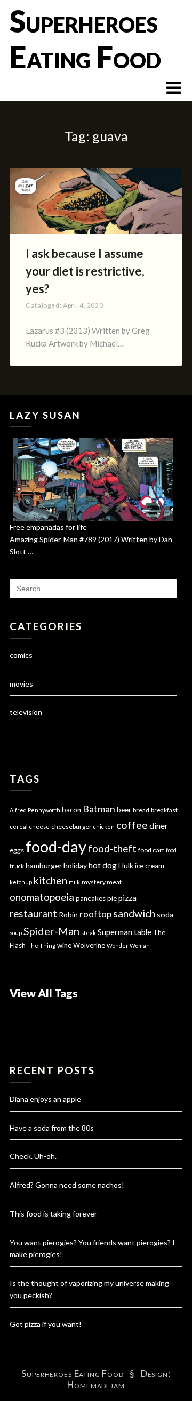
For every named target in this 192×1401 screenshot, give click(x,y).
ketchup (21, 882)
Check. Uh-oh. (33, 1156)
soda (165, 914)
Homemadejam (95, 1384)
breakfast (164, 810)
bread (141, 810)
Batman (99, 809)
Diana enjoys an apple (45, 1099)
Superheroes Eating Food (85, 39)
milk (74, 882)
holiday (75, 865)
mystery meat (102, 882)
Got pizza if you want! (46, 1323)
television (26, 711)
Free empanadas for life (48, 527)
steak (88, 932)
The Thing (41, 945)
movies (21, 683)
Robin (68, 914)
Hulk (125, 865)
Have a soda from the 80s (52, 1127)
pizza (127, 898)
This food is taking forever (53, 1213)
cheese (39, 826)
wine (64, 945)
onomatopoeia (42, 897)
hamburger (44, 865)
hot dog (103, 865)
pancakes (91, 898)
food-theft (112, 849)
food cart (151, 850)
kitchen (50, 880)
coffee (132, 825)
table (142, 932)
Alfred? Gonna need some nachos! (67, 1184)
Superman (115, 932)
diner (158, 826)
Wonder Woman (128, 945)
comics (21, 654)
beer (124, 810)
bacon (71, 810)
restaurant (33, 914)
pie (112, 898)
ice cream (149, 865)
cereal (19, 826)
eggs (17, 850)
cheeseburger (71, 827)
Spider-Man (51, 930)
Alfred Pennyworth (35, 810)
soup (16, 932)
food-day (56, 846)
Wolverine (89, 945)
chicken (104, 826)
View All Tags (44, 993)
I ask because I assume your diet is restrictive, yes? (85, 271)
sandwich (134, 913)
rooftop (95, 914)
